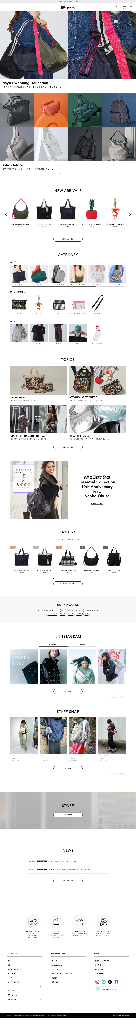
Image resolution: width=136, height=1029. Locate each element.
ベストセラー (12, 974)
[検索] (111, 7)
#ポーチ (62, 614)
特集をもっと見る (68, 447)
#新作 (86, 614)
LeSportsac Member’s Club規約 (22, 1015)
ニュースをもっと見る (68, 880)
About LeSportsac (58, 965)
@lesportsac (53, 645)
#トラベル (71, 610)
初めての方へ (99, 969)
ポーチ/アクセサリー (68, 540)
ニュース (54, 961)
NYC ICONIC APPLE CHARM (68, 224)
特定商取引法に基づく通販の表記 (57, 1015)
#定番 (41, 610)
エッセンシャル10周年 (15, 969)
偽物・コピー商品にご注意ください (63, 974)
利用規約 (9, 1015)
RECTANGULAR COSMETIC (115, 224)
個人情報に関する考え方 (39, 1015)
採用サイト (55, 982)
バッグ (57, 540)
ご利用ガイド (99, 965)
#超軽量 (48, 610)
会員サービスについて (102, 961)
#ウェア (70, 614)
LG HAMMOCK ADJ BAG (91, 570)
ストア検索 (55, 969)
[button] (5, 132)
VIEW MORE (97, 503)
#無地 (56, 610)
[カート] (131, 7)
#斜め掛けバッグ (91, 610)
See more (68, 691)
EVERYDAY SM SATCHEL (68, 570)
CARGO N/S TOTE (114, 570)
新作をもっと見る (68, 239)
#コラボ (78, 614)
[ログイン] (124, 7)
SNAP (82, 645)
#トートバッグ (52, 614)
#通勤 (63, 610)
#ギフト (80, 610)
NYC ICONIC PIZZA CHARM (91, 224)
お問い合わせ (99, 974)
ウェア (79, 540)
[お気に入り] (117, 7)
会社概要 (54, 978)
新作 (9, 965)
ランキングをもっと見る (68, 584)
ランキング (11, 991)
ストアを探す (68, 815)
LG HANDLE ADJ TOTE (20, 224)
